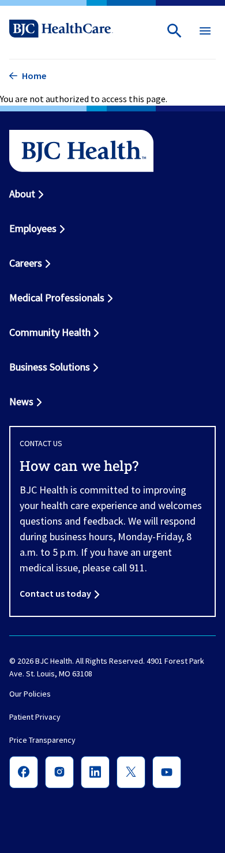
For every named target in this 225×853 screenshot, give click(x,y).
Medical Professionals (56, 297)
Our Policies (30, 694)
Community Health (50, 332)
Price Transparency (42, 740)
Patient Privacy (35, 717)
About (22, 193)
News (21, 401)
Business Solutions (49, 366)
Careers (25, 263)
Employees (33, 228)
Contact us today (55, 593)
